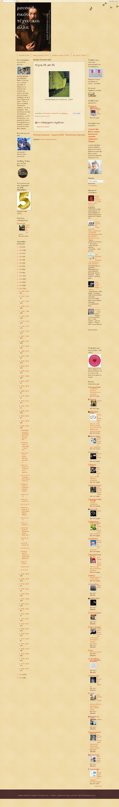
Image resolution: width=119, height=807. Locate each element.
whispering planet (95, 613)
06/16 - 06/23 (25, 421)
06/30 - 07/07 (25, 411)
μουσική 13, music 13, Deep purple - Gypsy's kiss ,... (25, 446)
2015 (21, 282)
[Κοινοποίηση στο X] (76, 113)
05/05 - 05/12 (25, 589)
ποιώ (91, 650)
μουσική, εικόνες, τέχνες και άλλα (28, 17)
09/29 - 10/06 (25, 356)
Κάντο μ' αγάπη (95, 436)
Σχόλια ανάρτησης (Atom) (48, 139)
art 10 (48, 116)
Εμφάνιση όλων (98, 786)
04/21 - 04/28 (25, 599)
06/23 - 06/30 (25, 416)
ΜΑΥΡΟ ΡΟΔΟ (95, 598)
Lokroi (92, 693)
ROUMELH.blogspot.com (95, 555)
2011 (21, 678)
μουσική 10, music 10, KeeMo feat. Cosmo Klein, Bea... (25, 531)
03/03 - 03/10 (25, 629)
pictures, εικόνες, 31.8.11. (61, 55)
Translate (94, 185)
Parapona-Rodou (95, 387)
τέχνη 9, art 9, (25, 566)
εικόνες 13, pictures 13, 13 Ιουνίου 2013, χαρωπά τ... (25, 468)
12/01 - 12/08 (25, 311)
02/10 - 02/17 (25, 644)
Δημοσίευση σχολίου (43, 126)
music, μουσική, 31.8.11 (41, 55)
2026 (21, 247)
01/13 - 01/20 (25, 663)
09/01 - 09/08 (25, 376)
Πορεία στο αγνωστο (96, 652)
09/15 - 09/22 (25, 366)
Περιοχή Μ (93, 509)
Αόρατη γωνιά (94, 676)
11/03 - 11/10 (25, 331)
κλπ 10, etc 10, (25, 548)
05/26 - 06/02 (25, 579)
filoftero (92, 575)
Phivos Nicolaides (95, 627)
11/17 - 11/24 (25, 321)
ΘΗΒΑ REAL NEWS (94, 412)
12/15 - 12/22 (25, 301)
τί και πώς (22, 223)
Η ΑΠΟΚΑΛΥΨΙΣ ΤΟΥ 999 (96, 500)
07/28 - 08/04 (25, 396)
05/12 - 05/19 (25, 584)
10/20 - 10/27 (25, 341)
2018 (21, 272)
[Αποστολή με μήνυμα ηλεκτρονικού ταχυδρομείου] (73, 113)
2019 (21, 269)
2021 (21, 263)
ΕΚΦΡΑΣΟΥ (94, 539)
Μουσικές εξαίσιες (93, 465)
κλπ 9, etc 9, (24, 570)
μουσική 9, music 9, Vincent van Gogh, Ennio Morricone (25, 554)
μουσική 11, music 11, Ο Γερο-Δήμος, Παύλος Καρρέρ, (25, 511)
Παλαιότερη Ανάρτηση (75, 135)
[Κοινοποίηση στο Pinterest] (79, 113)
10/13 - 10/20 (25, 346)
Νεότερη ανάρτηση (41, 135)
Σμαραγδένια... (94, 584)
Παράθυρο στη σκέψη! (94, 717)
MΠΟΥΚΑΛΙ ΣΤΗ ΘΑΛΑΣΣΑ (95, 522)
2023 (21, 256)
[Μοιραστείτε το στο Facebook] (78, 113)
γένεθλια (97, 310)
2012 (21, 674)
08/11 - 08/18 (25, 386)
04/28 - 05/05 (25, 594)
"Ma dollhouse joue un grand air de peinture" (95, 660)
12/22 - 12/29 (25, 296)
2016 (21, 279)
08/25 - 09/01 (25, 381)
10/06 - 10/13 (25, 351)
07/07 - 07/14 (25, 406)
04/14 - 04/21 (25, 604)
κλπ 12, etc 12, (25, 504)
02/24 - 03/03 (25, 634)
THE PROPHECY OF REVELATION (99, 490)
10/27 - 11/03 (25, 336)
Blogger (98, 795)
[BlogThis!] (75, 113)
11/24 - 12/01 (25, 316)
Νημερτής (93, 399)
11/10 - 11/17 (25, 326)
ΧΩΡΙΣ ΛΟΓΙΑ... (99, 587)
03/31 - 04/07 (25, 614)
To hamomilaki (94, 769)
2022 (21, 260)
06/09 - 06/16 (25, 426)
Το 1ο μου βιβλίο (99, 112)
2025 (21, 250)
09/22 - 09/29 (25, 361)
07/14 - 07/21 (25, 401)
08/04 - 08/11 (25, 391)
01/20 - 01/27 (25, 658)
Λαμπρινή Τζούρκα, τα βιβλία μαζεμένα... (95, 107)
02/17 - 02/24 (25, 639)
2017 (21, 276)
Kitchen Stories (95, 755)
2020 (21, 266)
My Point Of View (95, 485)
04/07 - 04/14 (25, 609)
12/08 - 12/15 (25, 306)
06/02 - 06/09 (25, 574)
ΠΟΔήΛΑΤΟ (94, 452)
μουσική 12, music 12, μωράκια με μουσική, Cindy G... (25, 487)
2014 (21, 285)
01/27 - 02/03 (25, 654)
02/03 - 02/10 (25, 649)
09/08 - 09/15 (25, 371)
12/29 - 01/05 (25, 291)
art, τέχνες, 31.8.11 (79, 55)
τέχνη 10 (42, 116)
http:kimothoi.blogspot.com (95, 732)
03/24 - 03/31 (25, 619)
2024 (21, 253)
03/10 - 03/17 (25, 624)
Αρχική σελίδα (24, 55)
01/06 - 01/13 (25, 669)
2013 (21, 288)
